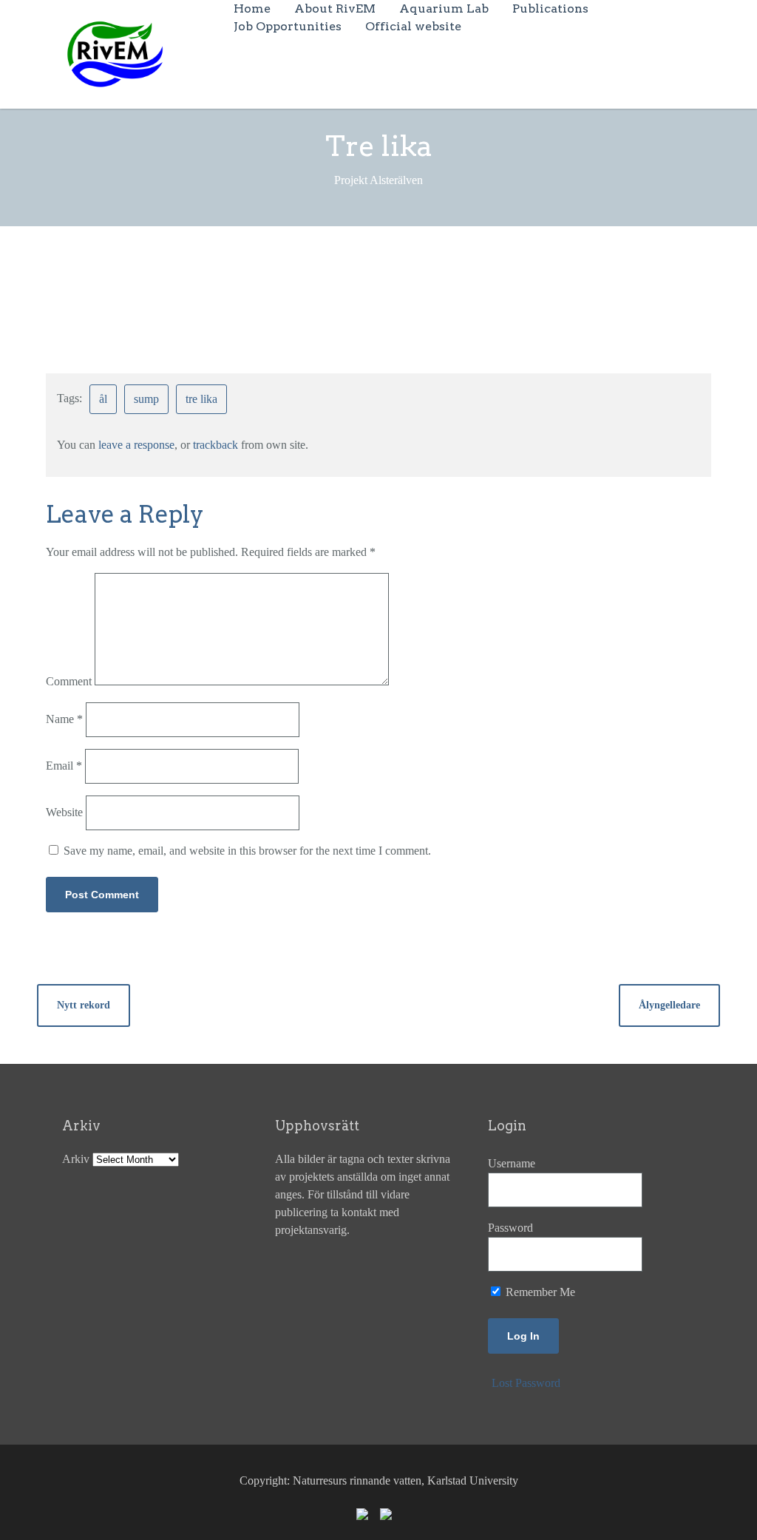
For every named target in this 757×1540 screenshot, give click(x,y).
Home (252, 8)
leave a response (136, 444)
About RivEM (335, 8)
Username (511, 1163)
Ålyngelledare (669, 1005)
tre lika (201, 399)
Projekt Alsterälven (352, 283)
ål (103, 399)
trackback (215, 444)
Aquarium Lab (444, 8)
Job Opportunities (288, 26)
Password (510, 1227)
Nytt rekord (83, 1005)
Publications (550, 8)
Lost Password (526, 1383)
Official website (413, 26)
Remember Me (539, 1292)
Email (64, 765)
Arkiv (75, 1159)
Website (64, 812)
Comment (69, 681)
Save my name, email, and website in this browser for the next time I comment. (247, 850)
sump (146, 399)
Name (64, 719)
